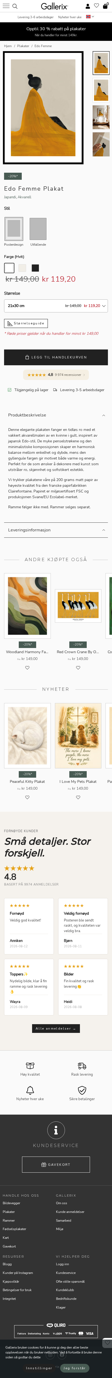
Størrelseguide (28, 323)
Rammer (9, 1220)
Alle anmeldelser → (56, 1028)
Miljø (59, 1229)
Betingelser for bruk (17, 1290)
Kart (6, 1238)
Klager (61, 1307)
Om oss (61, 1203)
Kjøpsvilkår (11, 1281)
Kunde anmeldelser (70, 1212)
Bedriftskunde (66, 1299)
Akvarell (24, 197)
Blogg (7, 1264)
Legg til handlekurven (59, 357)
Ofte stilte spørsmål (70, 1281)
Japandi (10, 197)
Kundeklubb (65, 1290)
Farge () (14, 256)
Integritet (9, 1299)
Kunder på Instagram (18, 1273)
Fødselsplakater (14, 1229)
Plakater (9, 1212)
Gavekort (59, 1165)
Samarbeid (63, 1220)
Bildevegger (11, 1203)
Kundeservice (66, 1273)
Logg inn (62, 1264)
